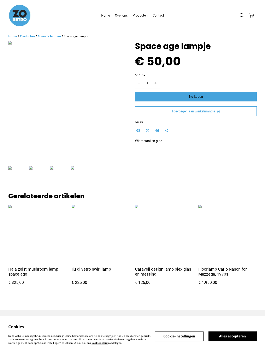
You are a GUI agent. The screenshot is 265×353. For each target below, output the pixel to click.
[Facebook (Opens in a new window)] (138, 130)
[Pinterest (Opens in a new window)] (157, 130)
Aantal (140, 74)
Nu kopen (196, 97)
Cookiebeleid (100, 343)
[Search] (242, 15)
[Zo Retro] (19, 15)
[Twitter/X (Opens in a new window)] (148, 130)
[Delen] (167, 130)
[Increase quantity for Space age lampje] (155, 83)
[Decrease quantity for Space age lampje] (139, 83)
